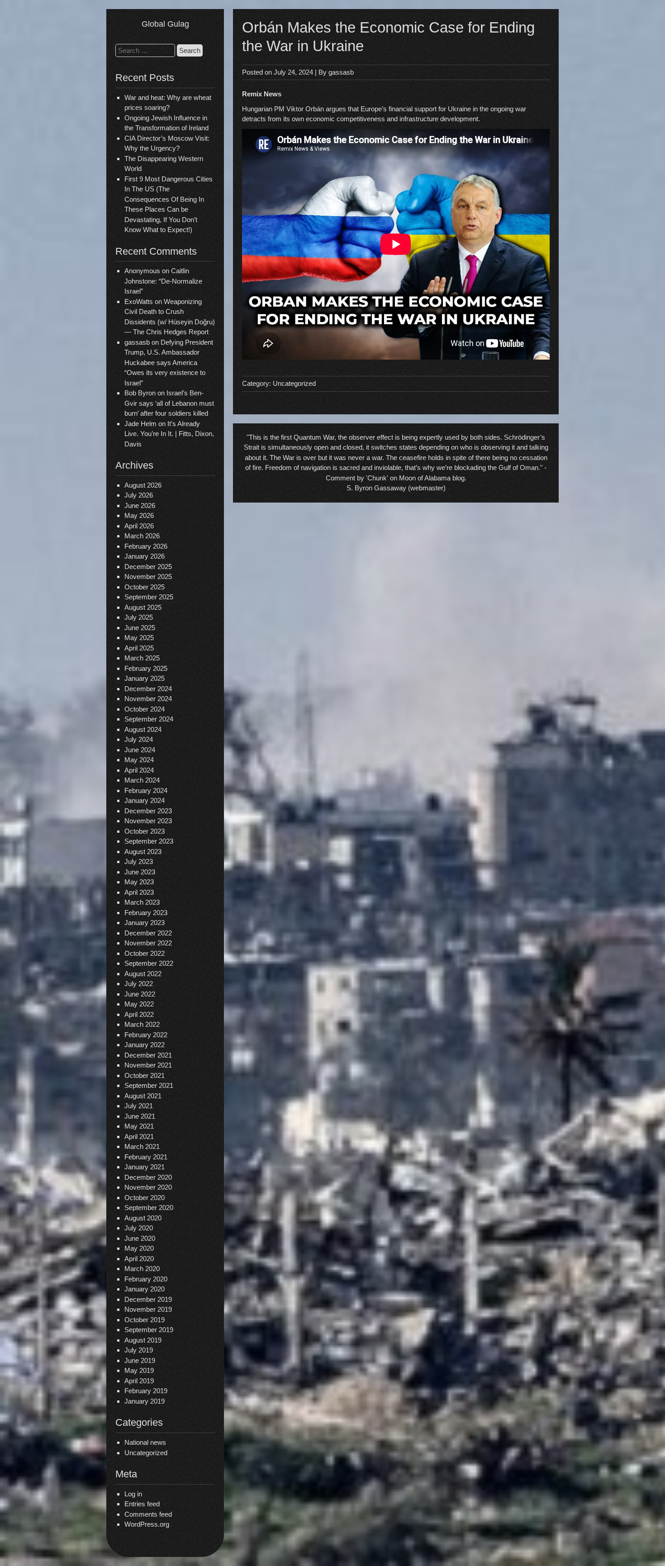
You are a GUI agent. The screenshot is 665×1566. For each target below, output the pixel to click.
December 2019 (148, 1299)
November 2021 (148, 1065)
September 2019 (148, 1329)
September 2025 (148, 597)
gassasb (341, 72)
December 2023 (148, 811)
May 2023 (139, 882)
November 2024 (148, 698)
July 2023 (138, 861)
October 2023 (144, 831)
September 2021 (148, 1085)
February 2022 (145, 1035)
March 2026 (142, 536)
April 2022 (139, 1014)
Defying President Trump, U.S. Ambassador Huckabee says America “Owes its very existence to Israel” (168, 362)
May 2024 (139, 760)
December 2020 (148, 1177)
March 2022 (142, 1024)
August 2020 (143, 1218)
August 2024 (143, 729)
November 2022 (148, 943)
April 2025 (139, 648)
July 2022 (138, 983)
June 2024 (139, 750)
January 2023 (144, 922)
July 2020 (138, 1228)
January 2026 (144, 556)
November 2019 (148, 1309)
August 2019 (143, 1340)
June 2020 (139, 1238)
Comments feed (148, 1514)
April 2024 (139, 770)
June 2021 (139, 1116)
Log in (133, 1494)
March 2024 (142, 780)
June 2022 (139, 994)
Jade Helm (140, 423)
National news (145, 1442)
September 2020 (148, 1207)
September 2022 (148, 963)
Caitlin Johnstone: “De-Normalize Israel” (163, 281)
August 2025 (143, 607)
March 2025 (142, 658)
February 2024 (145, 790)
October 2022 (144, 953)
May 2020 (139, 1248)
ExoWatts (138, 301)
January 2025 (144, 678)
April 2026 (139, 526)
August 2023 (143, 851)
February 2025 (145, 668)
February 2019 (145, 1391)
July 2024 (138, 739)
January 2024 (144, 800)
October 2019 (144, 1320)
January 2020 (144, 1289)
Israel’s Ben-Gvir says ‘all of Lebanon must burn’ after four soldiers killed (169, 403)
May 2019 (139, 1370)
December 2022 (148, 933)
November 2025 (148, 576)
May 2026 (139, 515)
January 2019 (144, 1401)
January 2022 (144, 1045)
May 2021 (139, 1126)
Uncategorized (145, 1453)
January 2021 (144, 1167)
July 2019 (138, 1350)
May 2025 (139, 637)
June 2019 (139, 1360)
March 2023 (142, 902)
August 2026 (143, 485)
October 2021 (144, 1075)
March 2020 (142, 1268)
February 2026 (145, 546)
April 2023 (139, 892)
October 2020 (144, 1197)
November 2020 (148, 1187)
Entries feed (142, 1504)
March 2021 (142, 1146)
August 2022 (143, 974)
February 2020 (145, 1279)
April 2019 (139, 1381)
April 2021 (139, 1136)
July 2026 (138, 495)
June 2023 (139, 872)
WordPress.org (146, 1524)
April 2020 (139, 1258)
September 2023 (148, 841)
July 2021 (138, 1106)
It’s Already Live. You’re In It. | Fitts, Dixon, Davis (169, 434)
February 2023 (145, 912)
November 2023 (148, 821)
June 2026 (139, 505)
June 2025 (139, 627)
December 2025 (148, 566)
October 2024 (144, 709)
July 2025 (138, 617)
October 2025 (144, 587)
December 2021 (148, 1055)
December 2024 (148, 689)
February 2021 (145, 1157)
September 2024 (148, 719)
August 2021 (143, 1096)
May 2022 (139, 1004)
